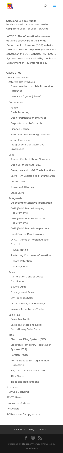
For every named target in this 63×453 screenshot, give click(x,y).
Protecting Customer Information (31, 255)
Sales (11, 272)
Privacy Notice (19, 249)
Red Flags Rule (19, 266)
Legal (11, 154)
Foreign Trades (20, 355)
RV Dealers (12, 408)
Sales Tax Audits (39, 28)
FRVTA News (14, 397)
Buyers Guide (18, 286)
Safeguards (15, 198)
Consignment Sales (22, 292)
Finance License (20, 129)
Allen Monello (17, 24)
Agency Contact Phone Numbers (30, 159)
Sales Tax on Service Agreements (30, 134)
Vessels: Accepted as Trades (27, 309)
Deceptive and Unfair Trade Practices (33, 170)
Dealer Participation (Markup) (28, 117)
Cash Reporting (20, 112)
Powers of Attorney (22, 187)
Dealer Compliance (17, 77)
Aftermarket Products (21, 82)
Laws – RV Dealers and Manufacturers (33, 176)
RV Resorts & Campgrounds (23, 414)
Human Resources (19, 140)
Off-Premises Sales (22, 298)
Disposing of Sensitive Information (31, 202)
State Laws (17, 192)
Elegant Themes (31, 444)
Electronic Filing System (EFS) (28, 339)
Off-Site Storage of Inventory (28, 303)
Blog (31, 429)
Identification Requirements (27, 234)
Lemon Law (18, 181)
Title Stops (17, 376)
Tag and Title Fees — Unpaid (28, 370)
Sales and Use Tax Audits (21, 21)
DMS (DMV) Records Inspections (30, 228)
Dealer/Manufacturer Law (26, 164)
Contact (42, 429)
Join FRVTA (19, 429)
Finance (13, 107)
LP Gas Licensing (18, 391)
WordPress (31, 448)
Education (12, 387)
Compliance (15, 102)
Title (11, 335)
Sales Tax (25, 28)
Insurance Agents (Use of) (26, 96)
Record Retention (21, 261)
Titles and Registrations (25, 381)
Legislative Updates (18, 403)
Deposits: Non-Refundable (26, 123)
